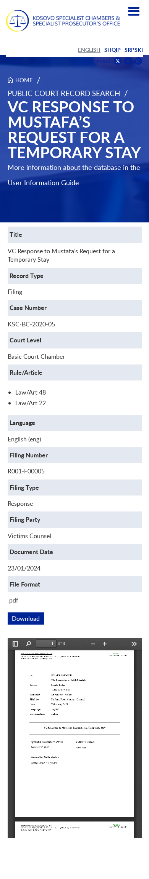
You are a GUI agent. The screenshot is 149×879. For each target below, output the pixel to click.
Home (24, 80)
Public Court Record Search (64, 93)
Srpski (134, 49)
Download (28, 618)
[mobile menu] (133, 11)
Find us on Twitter (117, 61)
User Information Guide (43, 182)
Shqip (112, 49)
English (89, 49)
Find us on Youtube (128, 61)
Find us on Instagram (138, 61)
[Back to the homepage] (63, 21)
